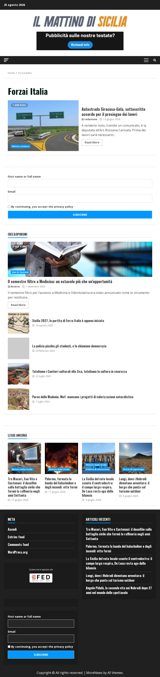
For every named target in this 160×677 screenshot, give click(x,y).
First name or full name (24, 176)
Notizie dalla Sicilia (22, 469)
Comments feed (18, 544)
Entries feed (16, 537)
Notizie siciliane (20, 146)
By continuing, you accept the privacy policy (41, 206)
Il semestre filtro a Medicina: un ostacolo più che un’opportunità (80, 259)
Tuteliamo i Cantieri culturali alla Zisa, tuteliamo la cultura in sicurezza (18, 374)
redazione (90, 119)
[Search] (154, 60)
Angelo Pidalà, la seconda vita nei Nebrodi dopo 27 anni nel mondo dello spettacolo (119, 590)
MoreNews (94, 673)
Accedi (12, 529)
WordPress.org (18, 552)
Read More (92, 142)
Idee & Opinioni (20, 272)
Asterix (15, 286)
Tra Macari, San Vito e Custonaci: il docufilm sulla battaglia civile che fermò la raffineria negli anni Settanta (24, 458)
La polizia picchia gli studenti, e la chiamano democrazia (18, 348)
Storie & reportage (133, 469)
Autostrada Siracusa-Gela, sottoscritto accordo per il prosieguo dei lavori (43, 125)
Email (11, 191)
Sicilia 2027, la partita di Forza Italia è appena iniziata (18, 323)
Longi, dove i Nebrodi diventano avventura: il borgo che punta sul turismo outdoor (135, 458)
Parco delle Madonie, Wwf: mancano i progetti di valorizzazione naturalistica (18, 399)
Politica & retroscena (97, 469)
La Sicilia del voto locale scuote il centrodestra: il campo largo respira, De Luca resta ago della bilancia (98, 458)
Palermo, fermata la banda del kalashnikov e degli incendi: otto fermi (61, 458)
